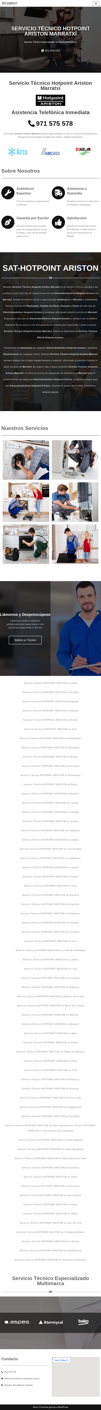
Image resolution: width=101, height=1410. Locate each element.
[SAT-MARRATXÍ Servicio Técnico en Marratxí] (10, 3)
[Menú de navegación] (96, 3)
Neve (35, 1407)
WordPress (63, 1407)
